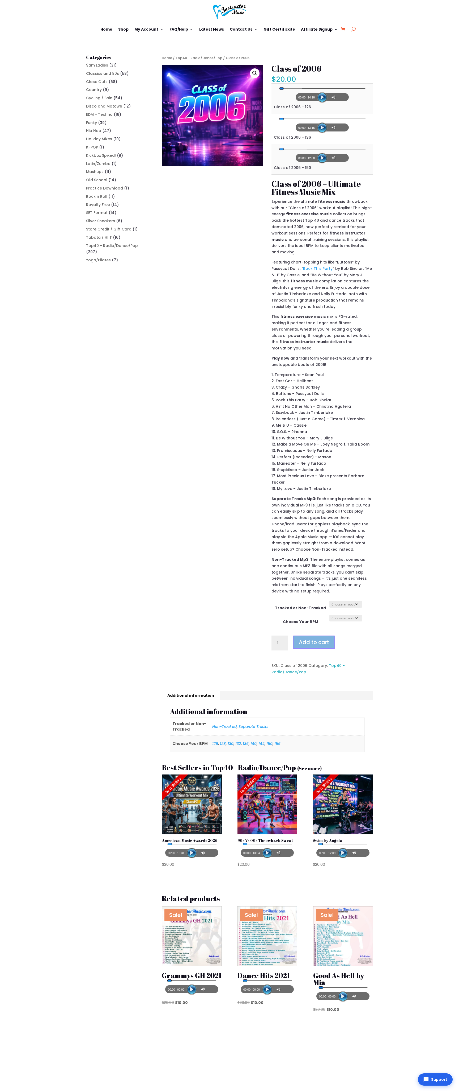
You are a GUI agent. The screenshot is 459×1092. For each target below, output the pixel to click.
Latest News (211, 29)
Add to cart (314, 642)
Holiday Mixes (99, 139)
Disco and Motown (104, 106)
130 (230, 743)
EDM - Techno (99, 114)
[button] (255, 73)
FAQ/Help (178, 29)
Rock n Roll (96, 196)
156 (277, 743)
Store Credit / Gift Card (108, 229)
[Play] (322, 97)
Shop (123, 29)
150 (269, 743)
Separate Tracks (253, 726)
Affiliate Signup (317, 29)
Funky (91, 122)
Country (94, 89)
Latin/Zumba (98, 163)
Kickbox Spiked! (101, 155)
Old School (96, 180)
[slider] (322, 88)
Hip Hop (93, 130)
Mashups (95, 171)
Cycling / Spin (99, 98)
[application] (322, 95)
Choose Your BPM (300, 621)
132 (238, 743)
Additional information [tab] (190, 695)
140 (253, 743)
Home (106, 29)
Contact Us (241, 29)
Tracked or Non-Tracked (300, 608)
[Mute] (334, 97)
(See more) (309, 768)
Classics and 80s (102, 73)
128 (223, 743)
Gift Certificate (279, 29)
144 (261, 743)
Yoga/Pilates (98, 260)
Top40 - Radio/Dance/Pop (199, 57)
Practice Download (104, 188)
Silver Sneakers (100, 221)
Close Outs (97, 81)
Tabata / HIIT (99, 237)
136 (246, 743)
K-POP (92, 147)
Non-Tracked (224, 726)
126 (215, 743)
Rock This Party (318, 268)
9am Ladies (97, 65)
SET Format (97, 212)
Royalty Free (98, 204)
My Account (146, 29)
